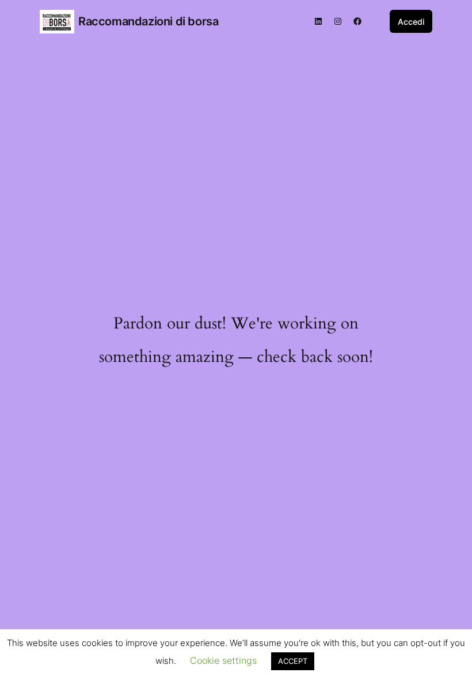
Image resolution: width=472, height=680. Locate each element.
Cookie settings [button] (223, 660)
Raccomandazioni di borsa (148, 21)
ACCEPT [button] (292, 661)
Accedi (411, 22)
